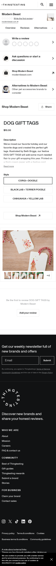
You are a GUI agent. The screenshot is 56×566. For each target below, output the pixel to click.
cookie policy (20, 563)
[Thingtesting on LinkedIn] (23, 522)
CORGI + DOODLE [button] (28, 180)
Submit (47, 360)
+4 (48, 275)
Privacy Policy (47, 372)
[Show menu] (51, 5)
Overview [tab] (10, 28)
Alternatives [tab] (40, 28)
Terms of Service (43, 369)
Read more (9, 166)
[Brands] (14, 4)
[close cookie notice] (51, 559)
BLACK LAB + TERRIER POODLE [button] (28, 189)
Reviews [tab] (24, 28)
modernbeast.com (9, 22)
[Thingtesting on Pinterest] (30, 522)
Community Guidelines (11, 372)
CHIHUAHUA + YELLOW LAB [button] (28, 198)
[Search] (42, 4)
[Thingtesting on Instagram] (3, 522)
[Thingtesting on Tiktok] (17, 522)
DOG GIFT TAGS (21, 123)
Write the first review (23, 18)
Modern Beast (28, 304)
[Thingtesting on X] (10, 522)
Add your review (28, 313)
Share (48, 106)
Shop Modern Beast (25, 215)
